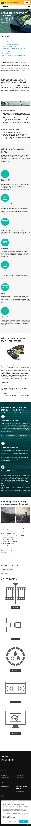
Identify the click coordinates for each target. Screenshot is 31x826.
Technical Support (5, 773)
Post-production (15, 733)
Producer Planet (19, 777)
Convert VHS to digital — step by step (10, 53)
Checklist (9, 51)
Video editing (15, 607)
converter (22, 395)
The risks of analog (11, 41)
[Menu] (29, 6)
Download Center (5, 777)
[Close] (28, 802)
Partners (3, 779)
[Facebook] (12, 760)
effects (12, 531)
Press (2, 796)
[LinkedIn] (9, 760)
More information (20, 791)
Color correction (15, 670)
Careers (2, 794)
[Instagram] (6, 760)
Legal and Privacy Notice (9, 817)
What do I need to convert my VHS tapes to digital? (13, 48)
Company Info (4, 789)
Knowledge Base (4, 775)
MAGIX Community (20, 775)
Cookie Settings (12, 821)
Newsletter (3, 792)
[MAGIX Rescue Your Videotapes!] (15, 557)
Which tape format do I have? (9, 46)
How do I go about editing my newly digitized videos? (14, 55)
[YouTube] (2, 760)
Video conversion (15, 701)
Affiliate (2, 782)
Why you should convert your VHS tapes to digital (13, 38)
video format (18, 376)
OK (23, 821)
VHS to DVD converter (8, 569)
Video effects (15, 639)
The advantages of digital (12, 44)
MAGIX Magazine (20, 773)
